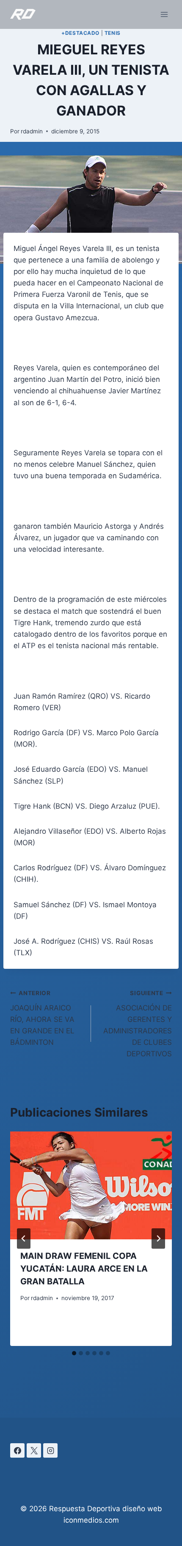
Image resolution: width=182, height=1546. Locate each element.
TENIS (113, 33)
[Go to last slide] (23, 1238)
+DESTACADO (80, 33)
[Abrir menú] (164, 14)
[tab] (74, 1353)
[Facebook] (17, 1450)
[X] (34, 1450)
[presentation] (91, 1185)
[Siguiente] (158, 1238)
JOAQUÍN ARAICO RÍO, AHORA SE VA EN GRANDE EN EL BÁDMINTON (42, 1018)
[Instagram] (50, 1450)
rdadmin (32, 131)
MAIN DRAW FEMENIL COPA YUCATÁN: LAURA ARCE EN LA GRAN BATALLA (84, 1268)
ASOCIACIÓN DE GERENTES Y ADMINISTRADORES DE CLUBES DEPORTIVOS (137, 1024)
